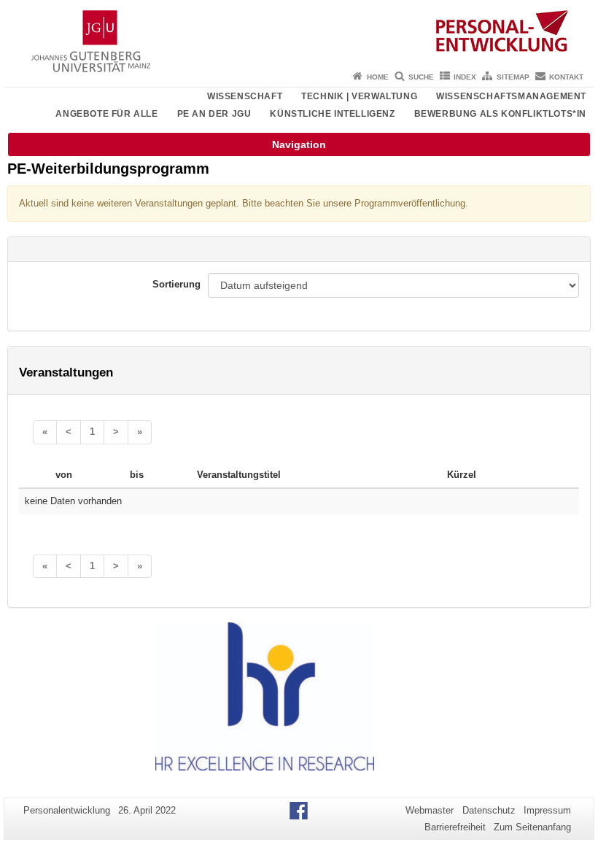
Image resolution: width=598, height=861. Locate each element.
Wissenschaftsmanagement (511, 96)
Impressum (547, 810)
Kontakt (566, 77)
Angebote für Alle (106, 114)
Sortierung (176, 284)
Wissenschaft (244, 96)
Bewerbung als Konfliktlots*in (500, 114)
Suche (421, 77)
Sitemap (513, 77)
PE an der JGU (214, 114)
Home (378, 77)
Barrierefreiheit (455, 827)
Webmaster (429, 810)
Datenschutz (489, 810)
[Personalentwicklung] (299, 33)
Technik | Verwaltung (359, 96)
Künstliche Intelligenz (332, 114)
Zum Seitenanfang (532, 827)
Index (465, 77)
